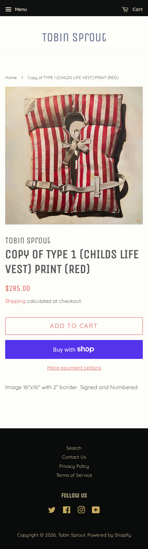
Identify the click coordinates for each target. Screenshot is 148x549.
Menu (20, 9)
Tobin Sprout (74, 37)
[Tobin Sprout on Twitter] (52, 511)
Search (74, 448)
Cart (137, 9)
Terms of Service (74, 475)
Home (11, 77)
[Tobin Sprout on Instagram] (81, 511)
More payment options (74, 367)
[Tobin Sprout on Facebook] (67, 511)
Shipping (15, 301)
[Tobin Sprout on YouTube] (96, 511)
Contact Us (74, 457)
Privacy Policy (74, 466)
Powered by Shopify (109, 535)
